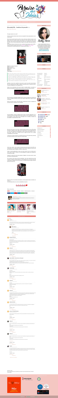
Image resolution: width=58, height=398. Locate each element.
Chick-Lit (38, 81)
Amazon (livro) (14, 71)
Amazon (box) (19, 71)
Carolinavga (12, 268)
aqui (29, 46)
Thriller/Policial (39, 80)
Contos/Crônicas (39, 74)
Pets (37, 79)
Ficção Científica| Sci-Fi (47, 77)
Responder (11, 224)
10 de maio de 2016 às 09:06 (13, 238)
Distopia (38, 75)
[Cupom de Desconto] (14, 392)
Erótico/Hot (45, 82)
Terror (45, 80)
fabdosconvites (12, 302)
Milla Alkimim (9, 29)
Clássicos (45, 74)
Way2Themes (28, 396)
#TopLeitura (43, 132)
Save (15, 193)
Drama (45, 75)
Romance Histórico (40, 84)
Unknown (11, 248)
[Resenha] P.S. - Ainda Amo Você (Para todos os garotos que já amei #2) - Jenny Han (46, 99)
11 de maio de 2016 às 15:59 (13, 291)
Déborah (11, 321)
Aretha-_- (11, 219)
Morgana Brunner (13, 237)
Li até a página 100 (44, 135)
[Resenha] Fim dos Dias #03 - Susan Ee (45, 91)
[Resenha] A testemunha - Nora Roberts (45, 107)
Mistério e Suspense (47, 79)
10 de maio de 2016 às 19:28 (13, 249)
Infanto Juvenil (39, 78)
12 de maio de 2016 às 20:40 (13, 334)
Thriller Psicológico (47, 81)
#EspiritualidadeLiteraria (44, 129)
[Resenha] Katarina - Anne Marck (10, 211)
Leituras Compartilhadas (14, 311)
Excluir (13, 224)
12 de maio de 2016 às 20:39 (13, 322)
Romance (13, 25)
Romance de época (47, 85)
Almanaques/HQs (39, 73)
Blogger (36, 396)
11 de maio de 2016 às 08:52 (13, 281)
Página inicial (9, 25)
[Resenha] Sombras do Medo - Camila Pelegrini (45, 95)
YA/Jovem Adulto (39, 85)
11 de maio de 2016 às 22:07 (13, 312)
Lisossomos (11, 328)
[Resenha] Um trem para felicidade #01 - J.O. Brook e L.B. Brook (31, 212)
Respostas (11, 225)
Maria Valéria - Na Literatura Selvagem (16, 258)
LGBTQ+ (38, 83)
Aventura (45, 73)
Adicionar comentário (13, 357)
